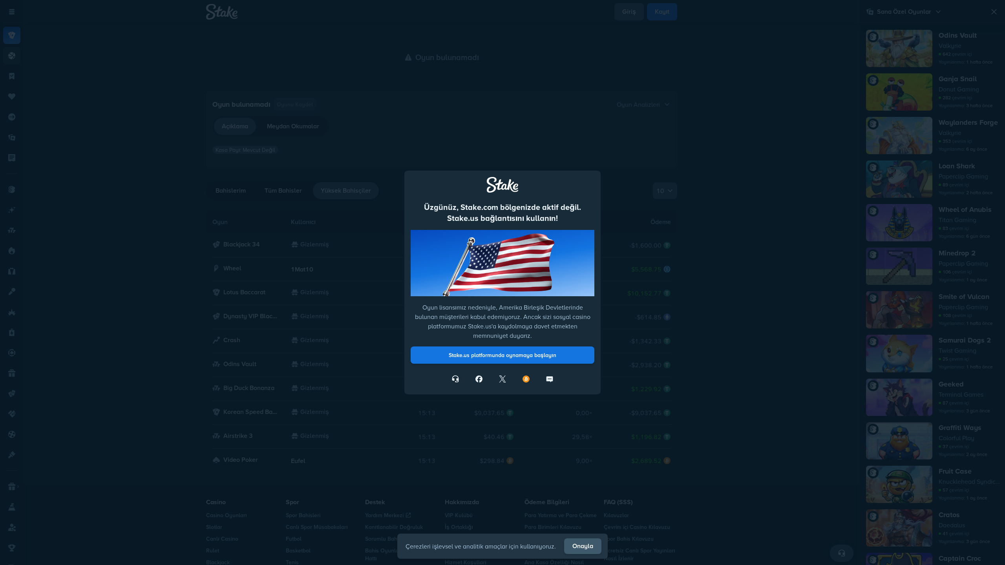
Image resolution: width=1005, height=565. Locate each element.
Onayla (582, 545)
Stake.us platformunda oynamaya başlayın (502, 355)
